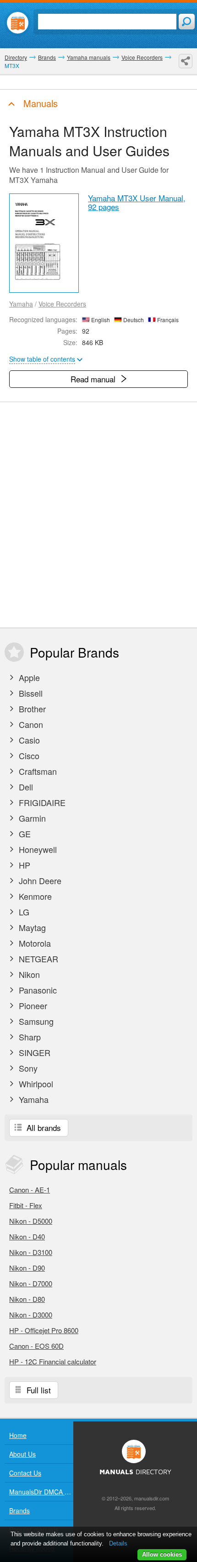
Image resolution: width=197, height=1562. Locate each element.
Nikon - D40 (27, 1236)
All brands (42, 1127)
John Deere (38, 880)
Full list (37, 1390)
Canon (29, 724)
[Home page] (17, 22)
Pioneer (31, 1005)
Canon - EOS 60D (36, 1346)
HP (23, 865)
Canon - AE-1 (29, 1189)
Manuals (39, 103)
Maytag (31, 927)
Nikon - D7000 (30, 1283)
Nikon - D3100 (30, 1252)
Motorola (33, 943)
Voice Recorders (62, 303)
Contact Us (25, 1472)
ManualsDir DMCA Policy (41, 1491)
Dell (24, 787)
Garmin (31, 818)
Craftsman (36, 771)
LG (22, 912)
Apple (28, 677)
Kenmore (34, 896)
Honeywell (36, 849)
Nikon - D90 (27, 1267)
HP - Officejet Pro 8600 (43, 1330)
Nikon (28, 974)
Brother (31, 709)
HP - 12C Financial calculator (52, 1361)
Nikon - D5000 (30, 1221)
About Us (22, 1454)
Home (18, 1435)
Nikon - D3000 (30, 1314)
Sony (27, 1068)
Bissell (29, 693)
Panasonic (36, 990)
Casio (28, 740)
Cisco (27, 755)
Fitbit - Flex (25, 1205)
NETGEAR (37, 959)
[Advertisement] (98, 514)
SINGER (33, 1052)
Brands (19, 1510)
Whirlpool (34, 1084)
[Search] (187, 21)
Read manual (94, 379)
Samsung (35, 1021)
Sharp (28, 1037)
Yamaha (21, 303)
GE (23, 834)
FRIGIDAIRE (41, 802)
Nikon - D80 (27, 1299)
